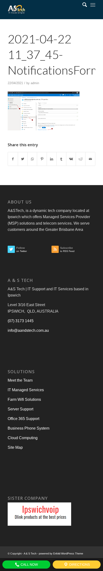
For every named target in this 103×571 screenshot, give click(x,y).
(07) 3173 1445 (21, 321)
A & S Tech (30, 553)
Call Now (29, 564)
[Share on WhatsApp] (32, 159)
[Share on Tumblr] (61, 159)
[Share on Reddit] (80, 159)
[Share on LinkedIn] (51, 159)
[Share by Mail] (90, 159)
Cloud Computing (23, 438)
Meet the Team (20, 380)
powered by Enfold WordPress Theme (61, 553)
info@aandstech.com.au (28, 330)
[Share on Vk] (71, 159)
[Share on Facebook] (12, 159)
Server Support (20, 409)
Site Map (15, 447)
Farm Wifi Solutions (24, 399)
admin (35, 83)
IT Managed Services (26, 390)
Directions (79, 564)
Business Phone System (28, 428)
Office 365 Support (23, 419)
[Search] (82, 5)
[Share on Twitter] (22, 159)
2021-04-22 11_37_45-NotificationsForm (54, 54)
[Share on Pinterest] (41, 159)
